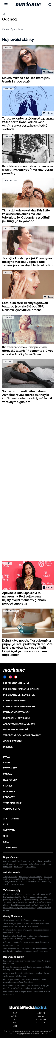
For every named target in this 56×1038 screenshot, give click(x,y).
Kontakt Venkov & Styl (17, 712)
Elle (5, 824)
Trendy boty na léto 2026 (13, 882)
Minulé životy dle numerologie (30, 876)
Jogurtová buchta (30, 900)
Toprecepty (10, 847)
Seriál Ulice (26, 879)
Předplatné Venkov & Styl (19, 695)
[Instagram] (10, 677)
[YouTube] (15, 677)
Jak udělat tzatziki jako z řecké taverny (18, 902)
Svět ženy (9, 830)
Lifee (6, 841)
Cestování (12, 864)
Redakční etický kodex (16, 718)
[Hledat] (50, 4)
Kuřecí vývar (16, 900)
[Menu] (6, 4)
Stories (8, 785)
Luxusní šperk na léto (17, 884)
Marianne (41, 1013)
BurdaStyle (41, 1020)
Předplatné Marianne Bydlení (21, 689)
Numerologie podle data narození (31, 864)
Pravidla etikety (9, 861)
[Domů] (28, 4)
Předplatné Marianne (16, 683)
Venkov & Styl (11, 809)
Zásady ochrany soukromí (19, 724)
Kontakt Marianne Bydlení (19, 706)
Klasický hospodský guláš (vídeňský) (24, 905)
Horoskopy (10, 791)
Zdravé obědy (31, 867)
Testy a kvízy (37, 861)
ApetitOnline (11, 818)
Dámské (41, 1016)
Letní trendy (18, 867)
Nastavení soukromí (15, 729)
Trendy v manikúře (10, 876)
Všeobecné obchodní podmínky (22, 735)
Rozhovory (10, 780)
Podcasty (9, 797)
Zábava (7, 774)
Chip (5, 836)
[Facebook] (5, 677)
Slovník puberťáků (23, 861)
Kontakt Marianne (14, 700)
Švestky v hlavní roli (31, 894)
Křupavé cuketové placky (12, 894)
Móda (6, 757)
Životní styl (10, 768)
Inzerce (8, 747)
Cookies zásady (12, 741)
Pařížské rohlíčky (45, 900)
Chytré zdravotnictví (40, 879)
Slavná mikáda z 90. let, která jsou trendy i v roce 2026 (23, 920)
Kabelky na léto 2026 (32, 882)
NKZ (15, 1020)
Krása (7, 762)
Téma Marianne (12, 803)
